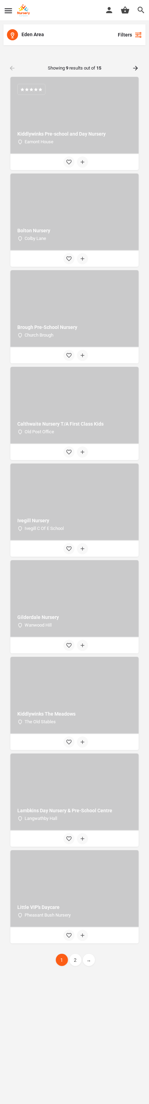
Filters (125, 35)
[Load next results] (136, 68)
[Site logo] (24, 10)
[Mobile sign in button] (109, 10)
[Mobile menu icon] (8, 10)
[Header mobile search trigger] (141, 10)
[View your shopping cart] (125, 10)
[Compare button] (82, 162)
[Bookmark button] (68, 162)
